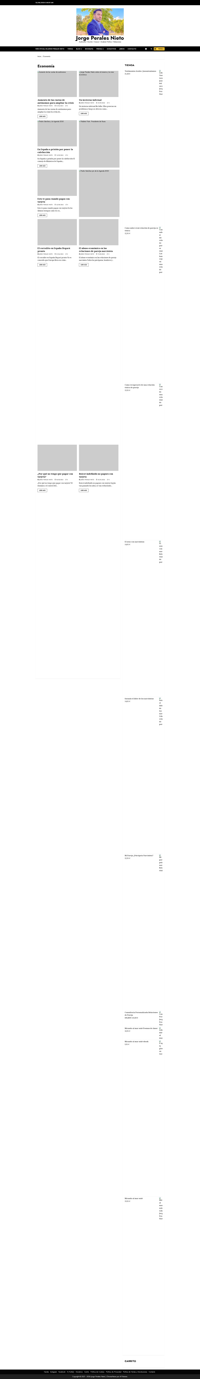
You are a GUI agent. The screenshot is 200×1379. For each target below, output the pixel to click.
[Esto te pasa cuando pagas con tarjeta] (57, 183)
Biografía (89, 49)
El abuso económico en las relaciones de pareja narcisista (96, 250)
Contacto (132, 49)
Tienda (70, 49)
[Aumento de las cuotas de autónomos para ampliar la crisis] (57, 84)
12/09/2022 (60, 155)
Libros (121, 49)
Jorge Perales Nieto (100, 38)
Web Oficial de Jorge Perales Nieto (49, 49)
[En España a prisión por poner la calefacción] (57, 133)
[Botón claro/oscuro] (147, 49)
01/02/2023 (59, 106)
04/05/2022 (59, 480)
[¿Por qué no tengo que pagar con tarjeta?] (57, 458)
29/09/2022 (101, 103)
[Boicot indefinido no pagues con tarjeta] (98, 458)
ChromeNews (111, 1376)
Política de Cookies (97, 1372)
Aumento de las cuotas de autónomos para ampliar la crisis (56, 101)
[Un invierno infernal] (98, 84)
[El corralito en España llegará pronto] (57, 232)
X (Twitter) (70, 1372)
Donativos (111, 49)
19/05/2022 (101, 254)
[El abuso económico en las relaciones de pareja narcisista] (98, 232)
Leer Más (42, 116)
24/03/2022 (101, 480)
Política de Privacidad (113, 1372)
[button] (151, 49)
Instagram (53, 1372)
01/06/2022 (60, 254)
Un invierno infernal (90, 100)
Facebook (61, 1372)
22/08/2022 (60, 205)
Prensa (99, 49)
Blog (78, 49)
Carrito (86, 1372)
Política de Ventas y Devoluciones (135, 1372)
